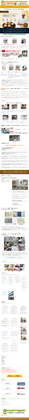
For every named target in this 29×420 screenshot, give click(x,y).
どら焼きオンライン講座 (5, 7)
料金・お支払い (18, 7)
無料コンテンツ (22, 7)
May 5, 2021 (16, 282)
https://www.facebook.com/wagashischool (7, 384)
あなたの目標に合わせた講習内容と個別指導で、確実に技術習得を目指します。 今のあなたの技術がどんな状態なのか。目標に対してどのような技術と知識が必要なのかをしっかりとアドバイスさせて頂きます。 (5, 112)
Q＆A (13, 7)
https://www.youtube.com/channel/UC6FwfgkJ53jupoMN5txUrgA (7, 389)
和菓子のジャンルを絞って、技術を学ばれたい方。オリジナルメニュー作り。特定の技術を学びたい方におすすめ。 (5, 122)
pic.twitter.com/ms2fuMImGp (5, 281)
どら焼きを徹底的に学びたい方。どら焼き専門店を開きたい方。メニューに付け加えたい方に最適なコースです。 (14, 122)
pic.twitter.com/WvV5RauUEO (25, 287)
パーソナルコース (10, 7)
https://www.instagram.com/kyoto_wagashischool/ (7, 394)
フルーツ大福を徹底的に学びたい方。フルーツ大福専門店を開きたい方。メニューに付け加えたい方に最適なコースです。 (23, 122)
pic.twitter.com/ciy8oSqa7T (4, 292)
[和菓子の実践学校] (14, 2)
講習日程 (15, 7)
